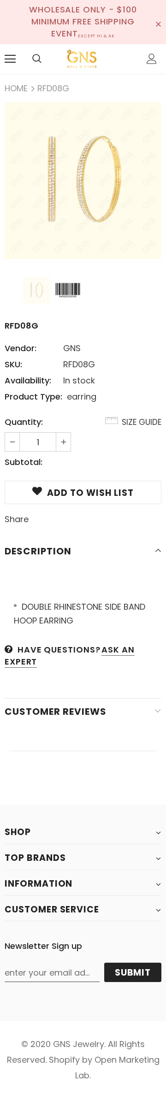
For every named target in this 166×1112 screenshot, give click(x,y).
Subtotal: (23, 462)
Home (16, 88)
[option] (83, 180)
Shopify (64, 1059)
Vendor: (20, 348)
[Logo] (82, 59)
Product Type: (33, 396)
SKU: (13, 364)
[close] (158, 22)
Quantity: (24, 422)
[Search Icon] (37, 59)
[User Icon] (152, 58)
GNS (72, 348)
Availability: (28, 380)
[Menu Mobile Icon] (10, 59)
